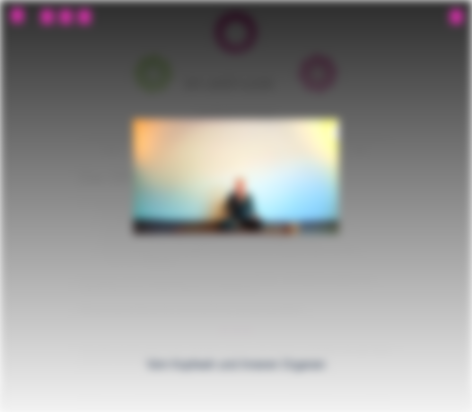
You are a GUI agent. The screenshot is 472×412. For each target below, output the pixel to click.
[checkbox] (84, 17)
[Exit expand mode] (456, 17)
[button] (47, 17)
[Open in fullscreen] (17, 15)
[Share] (66, 17)
